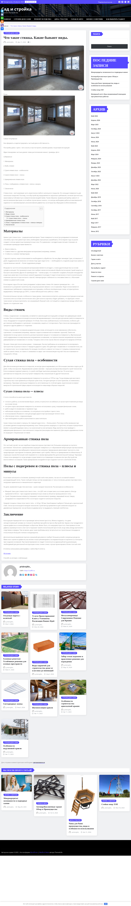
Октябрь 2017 (96, 210)
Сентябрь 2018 (96, 206)
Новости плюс (96, 272)
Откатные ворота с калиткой (11, 616)
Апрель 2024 (95, 150)
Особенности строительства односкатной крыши (70, 703)
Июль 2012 (95, 231)
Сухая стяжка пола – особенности (17, 216)
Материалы (10, 212)
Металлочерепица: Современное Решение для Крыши (71, 618)
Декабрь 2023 (96, 167)
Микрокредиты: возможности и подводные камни (109, 72)
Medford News (44, 852)
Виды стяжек (10, 214)
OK (106, 904)
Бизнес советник (94, 19)
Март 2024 (94, 154)
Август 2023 (95, 176)
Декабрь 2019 (96, 197)
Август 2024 (95, 133)
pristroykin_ (10, 42)
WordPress (34, 852)
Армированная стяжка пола (15, 220)
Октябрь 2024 (96, 129)
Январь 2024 (95, 163)
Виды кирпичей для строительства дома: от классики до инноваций (42, 668)
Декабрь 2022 (96, 180)
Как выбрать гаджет (115, 19)
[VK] (2, 14)
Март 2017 (94, 223)
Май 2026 (94, 116)
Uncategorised (96, 251)
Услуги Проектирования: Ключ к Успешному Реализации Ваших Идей (43, 618)
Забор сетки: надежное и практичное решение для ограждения (72, 659)
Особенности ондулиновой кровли (12, 747)
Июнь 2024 (95, 142)
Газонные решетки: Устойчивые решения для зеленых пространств (14, 661)
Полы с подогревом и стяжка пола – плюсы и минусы (24, 222)
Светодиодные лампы (13, 703)
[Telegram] (2, 11)
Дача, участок (61, 19)
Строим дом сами (22, 19)
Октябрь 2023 (96, 172)
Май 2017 (94, 218)
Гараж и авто (77, 19)
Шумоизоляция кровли (42, 707)
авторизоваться (39, 762)
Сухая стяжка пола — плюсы (18, 218)
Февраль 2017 (96, 227)
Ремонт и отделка (42, 19)
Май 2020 (94, 193)
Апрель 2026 (95, 120)
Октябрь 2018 (96, 201)
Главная (7, 19)
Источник (7, 553)
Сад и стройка (16, 9)
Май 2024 (94, 146)
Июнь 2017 (95, 214)
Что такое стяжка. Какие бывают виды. (23, 26)
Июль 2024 (95, 137)
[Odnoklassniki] (2, 21)
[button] (40, 209)
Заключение (10, 225)
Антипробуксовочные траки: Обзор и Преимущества (49, 807)
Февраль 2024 (96, 159)
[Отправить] (2, 28)
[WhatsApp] (2, 18)
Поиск (96, 34)
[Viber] (2, 25)
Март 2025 (94, 125)
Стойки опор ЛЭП (97, 90)
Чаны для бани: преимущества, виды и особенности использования (81, 826)
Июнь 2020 (95, 189)
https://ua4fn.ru (29, 571)
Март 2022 (94, 184)
